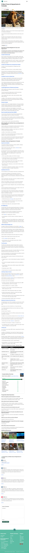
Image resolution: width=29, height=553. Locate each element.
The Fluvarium (4, 243)
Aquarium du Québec (5, 142)
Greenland (17, 147)
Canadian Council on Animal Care (7, 76)
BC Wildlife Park (4, 205)
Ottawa (12, 277)
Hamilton (9, 274)
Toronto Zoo (3, 327)
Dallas (5, 214)
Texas (11, 537)
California (11, 535)
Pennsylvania (12, 541)
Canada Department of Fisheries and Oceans (9, 87)
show (6, 45)
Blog (20, 535)
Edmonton (17, 274)
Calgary (20, 226)
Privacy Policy (18, 551)
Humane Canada (4, 102)
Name (3, 519)
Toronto (22, 336)
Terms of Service (22, 551)
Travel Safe (5, 1)
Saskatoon (12, 320)
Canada (2, 27)
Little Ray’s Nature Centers (6, 271)
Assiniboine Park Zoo (5, 169)
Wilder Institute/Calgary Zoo (6, 224)
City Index (1, 536)
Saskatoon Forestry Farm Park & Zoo (8, 300)
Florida (11, 538)
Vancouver (20, 73)
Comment (4, 508)
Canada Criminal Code (5, 54)
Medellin (5, 548)
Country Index (2, 535)
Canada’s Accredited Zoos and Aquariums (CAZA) (10, 64)
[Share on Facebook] (6, 9)
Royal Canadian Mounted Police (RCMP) (9, 112)
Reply (2, 464)
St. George (5, 238)
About (21, 540)
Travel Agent (22, 536)
